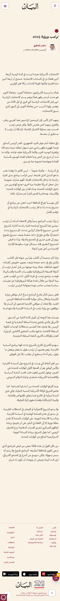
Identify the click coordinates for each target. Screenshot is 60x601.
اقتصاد (11, 527)
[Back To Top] (51, 593)
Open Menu (55, 5)
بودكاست (10, 557)
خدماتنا (40, 531)
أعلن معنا (39, 535)
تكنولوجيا (10, 532)
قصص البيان (9, 562)
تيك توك (53, 546)
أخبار (12, 537)
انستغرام (52, 539)
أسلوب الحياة (9, 552)
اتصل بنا (39, 527)
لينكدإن (53, 531)
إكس (54, 527)
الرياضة (11, 547)
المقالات (11, 542)
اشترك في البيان (36, 539)
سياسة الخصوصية (35, 542)
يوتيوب (53, 542)
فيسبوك (52, 535)
